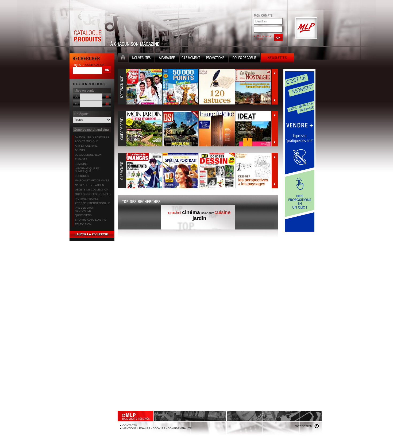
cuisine (222, 212)
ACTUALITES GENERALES (92, 136)
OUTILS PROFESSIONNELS (93, 194)
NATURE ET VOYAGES (89, 185)
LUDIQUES (82, 175)
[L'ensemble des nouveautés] (195, 87)
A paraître (167, 58)
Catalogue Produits (87, 28)
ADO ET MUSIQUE (86, 141)
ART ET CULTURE (86, 145)
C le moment (191, 58)
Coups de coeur (244, 58)
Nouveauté (141, 58)
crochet (174, 212)
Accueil (123, 58)
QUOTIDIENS (83, 215)
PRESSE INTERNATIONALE (92, 203)
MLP (305, 28)
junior (204, 213)
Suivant (274, 100)
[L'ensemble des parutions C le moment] (195, 171)
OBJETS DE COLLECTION (91, 189)
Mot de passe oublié (264, 37)
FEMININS (81, 163)
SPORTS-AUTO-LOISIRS (90, 219)
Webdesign (303, 426)
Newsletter (277, 58)
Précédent (274, 73)
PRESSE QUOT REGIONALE (85, 209)
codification (94, 64)
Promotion (215, 58)
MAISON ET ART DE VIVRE (92, 180)
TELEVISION (83, 224)
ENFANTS (81, 159)
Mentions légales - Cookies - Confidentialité (157, 428)
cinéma (191, 212)
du (76, 96)
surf (211, 213)
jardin (199, 218)
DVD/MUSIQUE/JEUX (88, 154)
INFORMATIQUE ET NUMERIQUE (87, 170)
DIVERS (80, 150)
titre (78, 64)
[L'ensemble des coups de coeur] (195, 129)
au (76, 103)
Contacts (129, 425)
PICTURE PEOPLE (87, 198)
